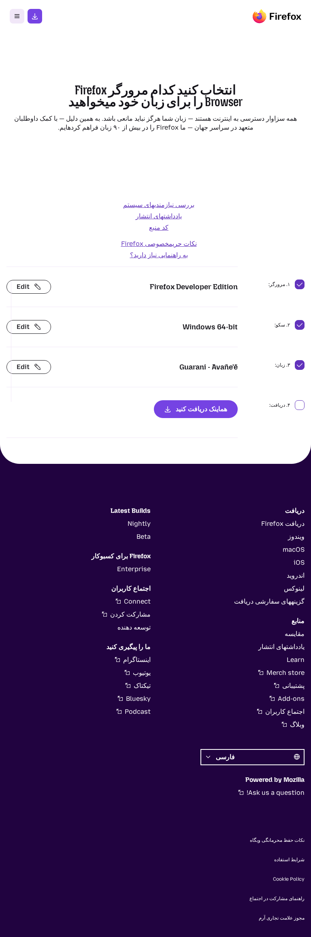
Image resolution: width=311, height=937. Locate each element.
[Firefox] (277, 16)
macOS (294, 549)
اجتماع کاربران (285, 711)
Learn (296, 660)
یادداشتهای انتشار (159, 216)
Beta (143, 536)
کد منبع (158, 227)
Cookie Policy (289, 879)
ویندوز (296, 536)
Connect (137, 601)
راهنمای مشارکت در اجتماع (277, 898)
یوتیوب (142, 673)
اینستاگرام (137, 660)
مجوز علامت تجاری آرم (282, 918)
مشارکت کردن (130, 614)
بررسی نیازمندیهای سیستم (158, 205)
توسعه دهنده (134, 627)
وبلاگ (297, 724)
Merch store (285, 673)
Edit (23, 286)
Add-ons (291, 698)
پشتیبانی (293, 685)
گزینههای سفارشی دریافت (269, 601)
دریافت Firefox (283, 523)
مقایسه (295, 634)
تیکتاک (142, 685)
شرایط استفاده (289, 859)
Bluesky (138, 698)
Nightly (139, 523)
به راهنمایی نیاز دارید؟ (159, 255)
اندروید (296, 575)
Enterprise (134, 569)
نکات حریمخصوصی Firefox (159, 244)
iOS (299, 562)
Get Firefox (35, 16)
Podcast (138, 711)
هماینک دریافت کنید (201, 409)
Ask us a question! (276, 792)
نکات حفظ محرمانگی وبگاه (277, 840)
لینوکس (294, 588)
